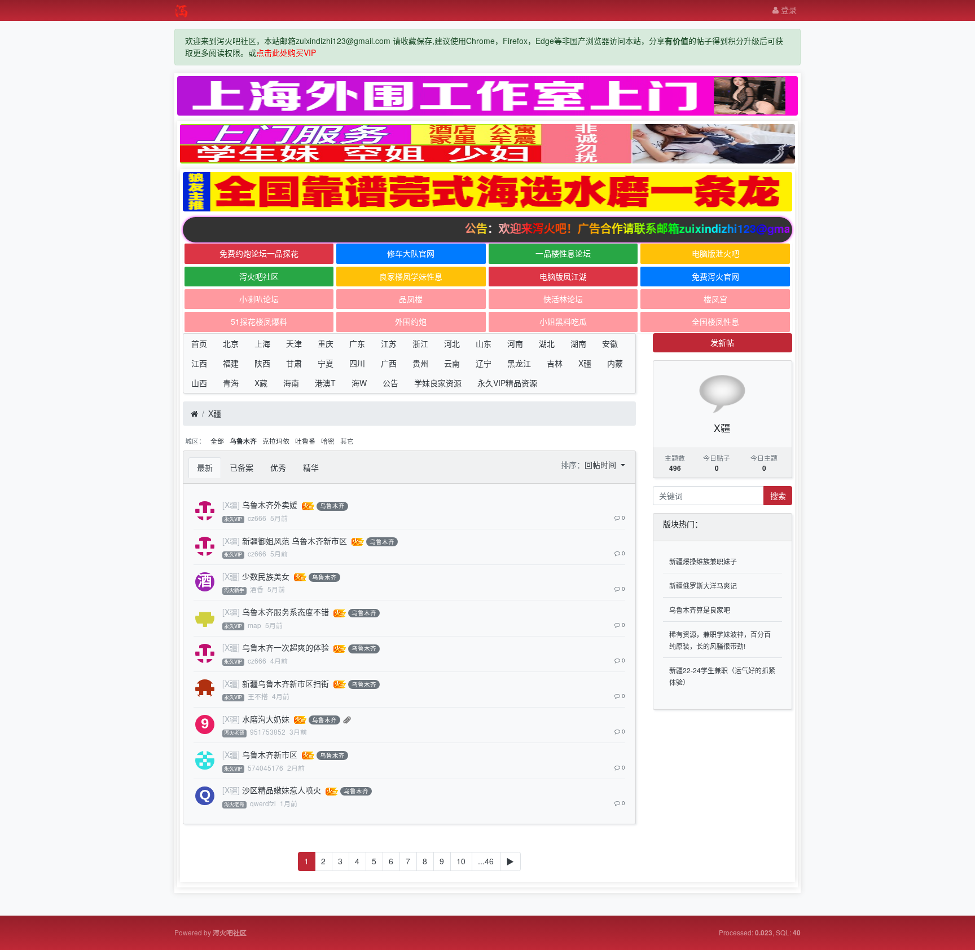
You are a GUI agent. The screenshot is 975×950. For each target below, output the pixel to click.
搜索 (778, 495)
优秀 (278, 467)
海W (359, 382)
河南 (515, 343)
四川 (357, 363)
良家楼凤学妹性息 (410, 276)
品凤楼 (411, 298)
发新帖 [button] (722, 342)
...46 (486, 861)
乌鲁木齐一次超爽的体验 (285, 647)
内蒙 (615, 363)
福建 (231, 363)
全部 (217, 440)
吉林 (555, 363)
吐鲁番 (305, 440)
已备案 (241, 467)
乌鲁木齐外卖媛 (269, 504)
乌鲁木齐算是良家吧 (699, 610)
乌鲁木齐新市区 (269, 754)
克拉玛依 (275, 440)
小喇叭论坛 (259, 298)
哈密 (328, 440)
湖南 (578, 343)
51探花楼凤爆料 (259, 321)
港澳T (325, 382)
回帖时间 (601, 464)
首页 (199, 343)
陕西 (262, 363)
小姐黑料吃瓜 (563, 321)
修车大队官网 (410, 253)
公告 (390, 382)
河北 (452, 343)
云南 (452, 363)
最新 (205, 467)
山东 (483, 343)
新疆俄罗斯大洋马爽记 (703, 585)
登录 (788, 9)
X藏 (260, 382)
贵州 (420, 363)
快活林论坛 (563, 298)
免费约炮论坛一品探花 (258, 253)
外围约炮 (411, 321)
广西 (389, 363)
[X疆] (231, 504)
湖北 (547, 343)
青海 (231, 382)
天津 (294, 343)
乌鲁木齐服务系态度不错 (285, 611)
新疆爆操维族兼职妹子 (703, 561)
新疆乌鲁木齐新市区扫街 (285, 683)
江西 (199, 363)
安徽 (610, 343)
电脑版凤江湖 (563, 276)
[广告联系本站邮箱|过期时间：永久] (487, 96)
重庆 (325, 343)
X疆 (584, 363)
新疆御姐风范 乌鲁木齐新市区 (294, 540)
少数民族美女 (265, 576)
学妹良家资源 (438, 382)
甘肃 (294, 363)
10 (460, 861)
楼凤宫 (715, 298)
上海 (262, 343)
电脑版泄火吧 (715, 253)
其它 (347, 440)
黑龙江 (519, 363)
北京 (231, 343)
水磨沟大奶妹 (265, 718)
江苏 (389, 343)
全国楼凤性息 (715, 321)
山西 (199, 382)
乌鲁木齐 (243, 441)
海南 (291, 382)
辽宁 (483, 363)
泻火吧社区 (259, 276)
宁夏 (325, 363)
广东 (357, 343)
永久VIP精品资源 (507, 382)
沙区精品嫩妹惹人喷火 (281, 790)
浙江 (420, 343)
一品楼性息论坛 (563, 253)
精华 (311, 467)
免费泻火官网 (715, 276)
